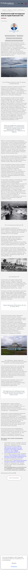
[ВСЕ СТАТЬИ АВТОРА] (14, 476)
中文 (22, 3)
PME (14, 32)
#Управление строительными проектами (14, 40)
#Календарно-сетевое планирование (14, 38)
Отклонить (14, 566)
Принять (14, 563)
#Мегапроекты (20, 35)
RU (19, 3)
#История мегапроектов (10, 35)
